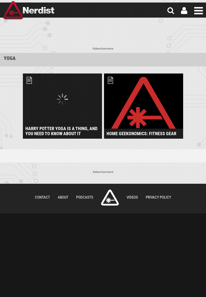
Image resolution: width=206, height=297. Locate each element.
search (170, 10)
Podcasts (84, 197)
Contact (42, 197)
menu (198, 10)
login (184, 10)
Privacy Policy (158, 197)
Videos (132, 197)
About (63, 197)
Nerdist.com (110, 198)
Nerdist (28, 10)
